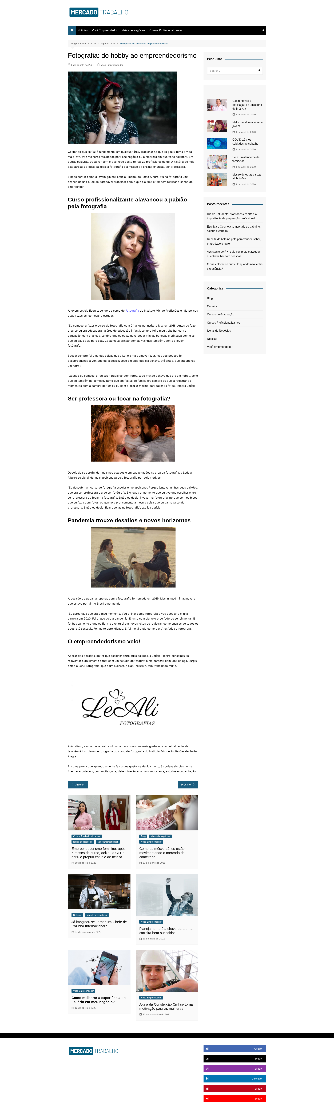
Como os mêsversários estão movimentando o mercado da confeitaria (162, 853)
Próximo (186, 784)
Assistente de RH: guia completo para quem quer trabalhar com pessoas (234, 254)
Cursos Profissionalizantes (165, 30)
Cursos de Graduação (220, 314)
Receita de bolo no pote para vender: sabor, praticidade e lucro (234, 241)
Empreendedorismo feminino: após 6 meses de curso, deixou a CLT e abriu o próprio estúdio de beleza (98, 853)
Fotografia (132, 310)
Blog (143, 836)
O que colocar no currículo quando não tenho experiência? (235, 266)
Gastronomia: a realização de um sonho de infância (247, 104)
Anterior (79, 784)
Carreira (212, 306)
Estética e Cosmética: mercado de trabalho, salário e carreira (234, 229)
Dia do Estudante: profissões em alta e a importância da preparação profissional (232, 216)
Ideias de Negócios (133, 30)
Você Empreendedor (104, 30)
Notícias (83, 30)
